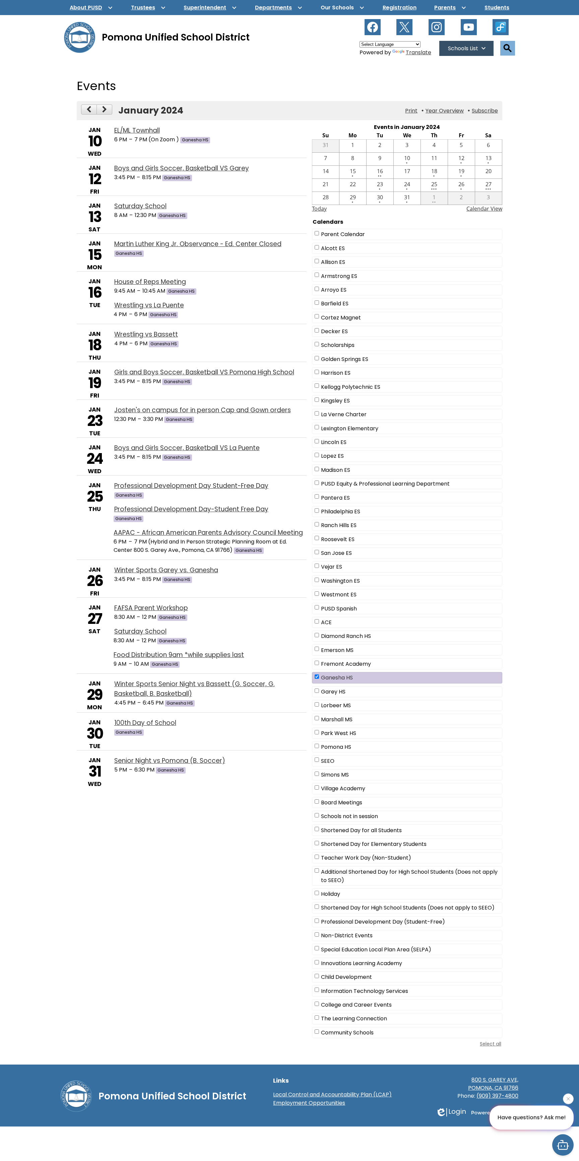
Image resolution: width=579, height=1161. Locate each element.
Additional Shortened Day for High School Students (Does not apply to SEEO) (409, 876)
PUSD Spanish (339, 608)
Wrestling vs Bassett (146, 334)
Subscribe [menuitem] (485, 111)
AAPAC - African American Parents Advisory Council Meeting (208, 532)
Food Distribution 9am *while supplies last (179, 654)
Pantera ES (335, 498)
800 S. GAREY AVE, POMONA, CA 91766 (493, 1084)
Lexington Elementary (349, 428)
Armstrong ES (339, 276)
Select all (490, 1043)
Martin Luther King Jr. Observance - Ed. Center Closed (197, 243)
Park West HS (338, 733)
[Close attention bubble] (568, 1098)
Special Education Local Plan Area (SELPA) (376, 949)
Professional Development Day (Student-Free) (383, 922)
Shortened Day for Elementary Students (374, 844)
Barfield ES (334, 303)
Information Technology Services (364, 991)
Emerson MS (337, 650)
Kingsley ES (335, 401)
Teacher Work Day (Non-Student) (366, 858)
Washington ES (340, 581)
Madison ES (335, 470)
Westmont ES (339, 594)
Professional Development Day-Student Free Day (191, 509)
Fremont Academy (346, 664)
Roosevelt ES (338, 539)
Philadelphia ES (340, 511)
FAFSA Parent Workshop (151, 607)
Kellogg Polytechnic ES (350, 387)
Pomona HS (336, 747)
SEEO (327, 761)
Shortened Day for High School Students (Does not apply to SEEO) (408, 908)
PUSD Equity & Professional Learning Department (385, 484)
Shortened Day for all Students (361, 830)
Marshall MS (336, 719)
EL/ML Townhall (137, 130)
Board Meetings (341, 802)
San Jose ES (336, 553)
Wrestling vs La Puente (149, 305)
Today (319, 208)
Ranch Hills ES (339, 525)
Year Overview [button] (445, 111)
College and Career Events (356, 1005)
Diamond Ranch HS (346, 636)
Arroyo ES (333, 290)
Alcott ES (333, 248)
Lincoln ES (333, 442)
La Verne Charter (344, 414)
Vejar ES (331, 567)
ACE (326, 622)
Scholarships (338, 345)
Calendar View (484, 208)
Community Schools (347, 1032)
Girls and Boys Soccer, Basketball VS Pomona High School (204, 372)
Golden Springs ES (344, 359)
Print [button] (411, 111)
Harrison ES (335, 373)
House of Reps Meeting (150, 281)
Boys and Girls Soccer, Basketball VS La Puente (187, 447)
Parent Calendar (343, 234)
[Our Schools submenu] (342, 7)
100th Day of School (145, 722)
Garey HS (333, 692)
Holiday (330, 894)
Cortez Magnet (341, 317)
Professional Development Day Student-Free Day (191, 485)
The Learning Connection (354, 1018)
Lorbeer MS (336, 705)
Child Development (346, 977)
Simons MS (335, 775)
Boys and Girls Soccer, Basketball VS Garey (181, 168)
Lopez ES (332, 456)
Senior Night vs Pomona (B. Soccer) (169, 760)
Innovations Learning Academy (361, 963)
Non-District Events (347, 935)
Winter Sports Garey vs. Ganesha (166, 570)
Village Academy (343, 788)
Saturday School (140, 206)
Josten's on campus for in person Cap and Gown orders (202, 410)
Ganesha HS (337, 677)
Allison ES (333, 262)
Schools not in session (349, 816)
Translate (418, 52)
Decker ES (334, 331)
